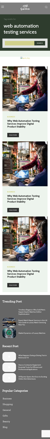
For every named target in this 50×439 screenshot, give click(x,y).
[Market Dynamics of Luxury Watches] (9, 333)
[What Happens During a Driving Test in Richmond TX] (9, 356)
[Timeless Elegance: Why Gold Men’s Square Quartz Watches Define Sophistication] (9, 312)
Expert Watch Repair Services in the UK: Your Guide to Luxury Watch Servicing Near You (33, 322)
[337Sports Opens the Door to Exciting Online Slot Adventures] (9, 377)
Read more (13, 135)
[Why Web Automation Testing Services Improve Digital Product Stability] (25, 88)
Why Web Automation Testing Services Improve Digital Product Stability (23, 123)
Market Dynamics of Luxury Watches (31, 333)
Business (11, 117)
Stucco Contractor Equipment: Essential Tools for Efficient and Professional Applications (30, 367)
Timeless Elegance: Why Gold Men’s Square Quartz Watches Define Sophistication (31, 312)
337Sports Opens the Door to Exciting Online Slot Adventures (32, 378)
